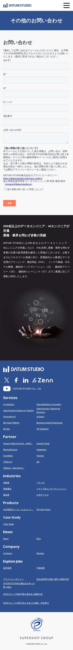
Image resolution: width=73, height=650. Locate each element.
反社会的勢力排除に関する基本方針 (52, 579)
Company (7, 553)
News (5, 539)
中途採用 (40, 568)
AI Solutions (8, 404)
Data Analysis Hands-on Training (18, 410)
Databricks (41, 450)
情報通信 (7, 489)
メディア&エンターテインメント (51, 489)
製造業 (6, 495)
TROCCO (7, 462)
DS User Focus (43, 509)
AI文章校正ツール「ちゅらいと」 (18, 509)
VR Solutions (42, 429)
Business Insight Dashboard (49, 423)
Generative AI (9, 417)
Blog (38, 539)
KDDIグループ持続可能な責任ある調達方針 (23, 594)
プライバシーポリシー (13, 579)
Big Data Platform (11, 423)
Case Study (8, 524)
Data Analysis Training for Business (48, 410)
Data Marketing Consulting (48, 404)
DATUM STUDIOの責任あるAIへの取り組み (19, 585)
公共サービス (42, 495)
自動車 (6, 483)
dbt (37, 462)
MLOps (6, 429)
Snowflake (8, 456)
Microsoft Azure (10, 450)
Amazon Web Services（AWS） (18, 443)
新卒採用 (7, 568)
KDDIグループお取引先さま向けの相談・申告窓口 (26, 603)
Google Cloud (42, 443)
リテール (40, 483)
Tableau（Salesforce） (14, 468)
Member (40, 553)
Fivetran (40, 456)
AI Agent (40, 417)
